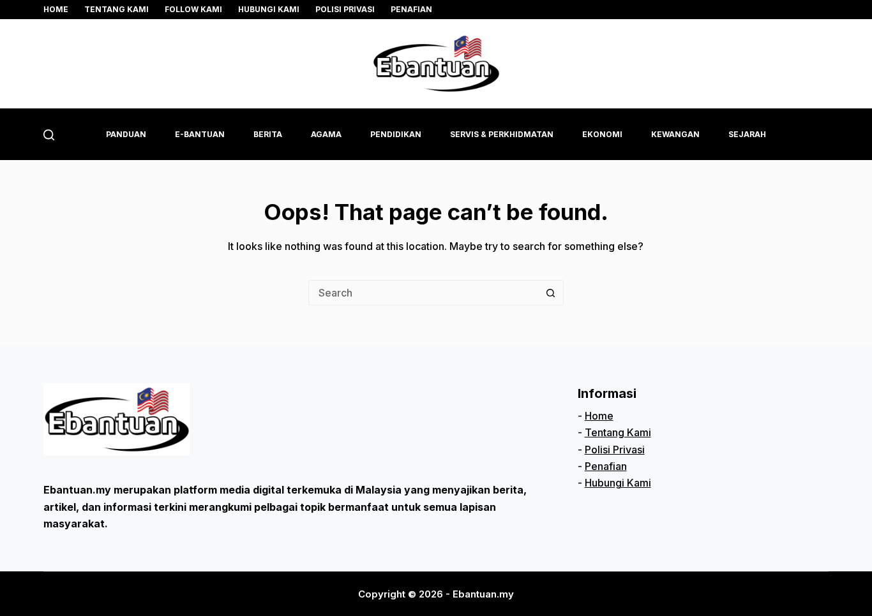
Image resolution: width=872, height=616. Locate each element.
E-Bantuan (200, 134)
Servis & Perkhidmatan (501, 134)
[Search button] (551, 292)
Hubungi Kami (268, 9)
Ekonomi (602, 134)
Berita (267, 134)
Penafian (411, 9)
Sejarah (747, 134)
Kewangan (675, 134)
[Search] (48, 134)
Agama (326, 134)
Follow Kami (193, 9)
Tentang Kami (618, 432)
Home (55, 9)
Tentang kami (116, 9)
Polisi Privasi (345, 9)
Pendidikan (395, 134)
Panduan (126, 134)
